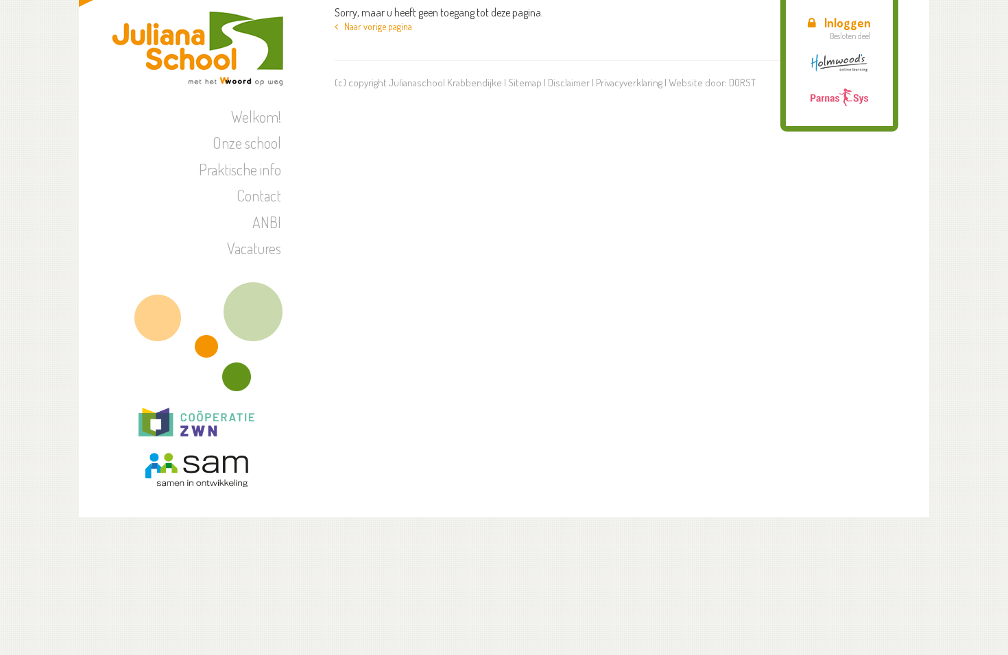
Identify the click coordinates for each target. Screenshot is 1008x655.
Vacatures (254, 248)
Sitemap (525, 82)
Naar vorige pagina (375, 26)
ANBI (266, 222)
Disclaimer (569, 82)
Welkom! (256, 116)
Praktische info (240, 169)
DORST (742, 82)
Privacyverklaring (629, 82)
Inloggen (847, 22)
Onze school (247, 142)
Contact (259, 195)
